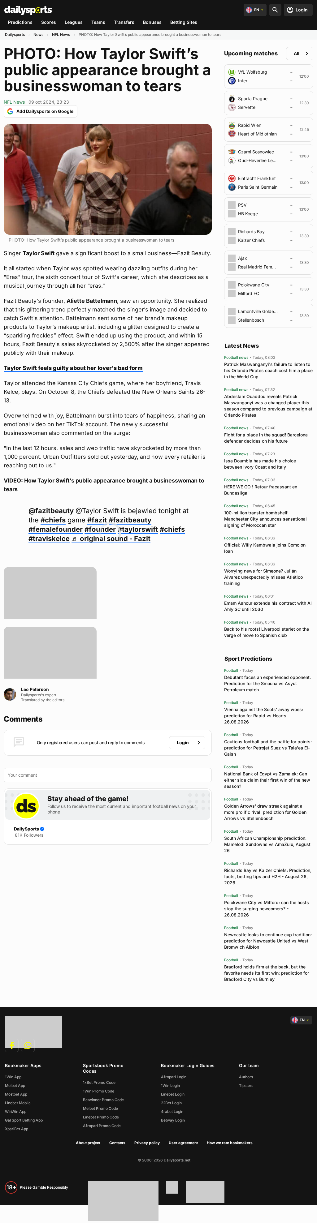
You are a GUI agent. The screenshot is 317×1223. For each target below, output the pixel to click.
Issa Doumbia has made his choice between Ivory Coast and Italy (260, 464)
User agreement (183, 1142)
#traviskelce (49, 538)
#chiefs (53, 520)
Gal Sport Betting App (24, 1120)
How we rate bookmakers (230, 1142)
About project (88, 1142)
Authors (246, 1077)
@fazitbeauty (51, 511)
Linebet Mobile (18, 1103)
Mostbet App (16, 1094)
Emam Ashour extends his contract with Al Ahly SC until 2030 (268, 606)
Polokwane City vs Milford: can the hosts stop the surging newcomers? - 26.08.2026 (266, 908)
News (38, 34)
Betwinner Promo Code (103, 1099)
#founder (100, 529)
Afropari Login (173, 1077)
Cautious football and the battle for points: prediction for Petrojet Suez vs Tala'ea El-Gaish (268, 748)
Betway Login (173, 1120)
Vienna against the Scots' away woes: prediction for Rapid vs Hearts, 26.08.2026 (263, 715)
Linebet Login (173, 1094)
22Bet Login (171, 1103)
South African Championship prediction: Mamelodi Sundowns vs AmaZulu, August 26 (267, 844)
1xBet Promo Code (99, 1082)
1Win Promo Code (98, 1091)
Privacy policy (147, 1142)
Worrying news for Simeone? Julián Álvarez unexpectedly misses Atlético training (263, 577)
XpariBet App (16, 1128)
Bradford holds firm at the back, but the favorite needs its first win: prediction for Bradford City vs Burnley (266, 973)
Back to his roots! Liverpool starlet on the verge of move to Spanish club (266, 632)
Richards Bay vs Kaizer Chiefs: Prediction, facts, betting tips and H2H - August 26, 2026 (267, 876)
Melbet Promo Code (100, 1108)
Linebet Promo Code (101, 1117)
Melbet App (15, 1085)
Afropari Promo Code (102, 1125)
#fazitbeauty (130, 520)
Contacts (117, 1142)
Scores (48, 22)
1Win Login (170, 1085)
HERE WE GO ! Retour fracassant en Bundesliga (260, 490)
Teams (98, 22)
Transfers (124, 22)
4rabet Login (172, 1111)
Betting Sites (183, 22)
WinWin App (15, 1111)
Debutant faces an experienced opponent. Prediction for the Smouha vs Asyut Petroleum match (267, 683)
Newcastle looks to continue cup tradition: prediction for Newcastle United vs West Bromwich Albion (268, 941)
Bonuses (152, 22)
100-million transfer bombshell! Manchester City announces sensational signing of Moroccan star (265, 519)
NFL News (61, 34)
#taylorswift (138, 529)
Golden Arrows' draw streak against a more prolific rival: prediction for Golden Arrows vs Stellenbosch (265, 812)
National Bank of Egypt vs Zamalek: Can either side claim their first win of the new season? (267, 780)
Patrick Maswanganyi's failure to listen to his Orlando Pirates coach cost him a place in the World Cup (268, 370)
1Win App (13, 1077)
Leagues (74, 22)
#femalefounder (55, 529)
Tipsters (246, 1085)
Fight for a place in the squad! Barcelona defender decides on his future (266, 438)
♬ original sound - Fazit (111, 538)
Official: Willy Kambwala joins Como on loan (265, 548)
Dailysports (15, 34)
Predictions (20, 22)
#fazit (97, 520)
